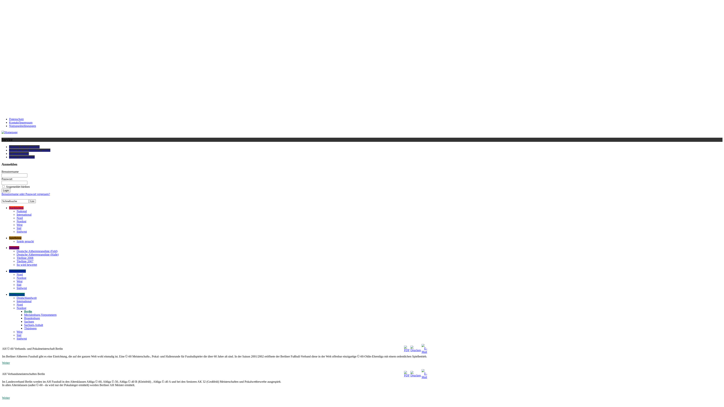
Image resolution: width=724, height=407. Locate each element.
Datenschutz (16, 119)
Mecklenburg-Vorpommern (40, 314)
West (19, 224)
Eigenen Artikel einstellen (24, 146)
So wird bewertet (27, 264)
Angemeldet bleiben (18, 186)
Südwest (22, 231)
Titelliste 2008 (25, 258)
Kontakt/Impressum (20, 122)
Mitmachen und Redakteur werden (29, 150)
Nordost (21, 221)
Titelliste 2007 (25, 261)
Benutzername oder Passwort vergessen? (26, 194)
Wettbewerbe (17, 294)
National (22, 211)
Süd (19, 228)
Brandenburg (32, 318)
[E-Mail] (424, 347)
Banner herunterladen (22, 157)
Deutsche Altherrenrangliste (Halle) (38, 254)
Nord (20, 218)
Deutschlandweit (27, 297)
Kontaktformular (19, 153)
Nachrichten (16, 207)
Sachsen (29, 321)
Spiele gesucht (25, 241)
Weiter (6, 362)
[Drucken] (415, 347)
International (24, 214)
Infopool (14, 247)
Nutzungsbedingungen (22, 126)
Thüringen (30, 328)
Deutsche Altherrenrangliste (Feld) (37, 251)
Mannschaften (17, 271)
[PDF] (407, 347)
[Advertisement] (17, 58)
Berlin (28, 311)
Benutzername (10, 171)
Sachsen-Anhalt (33, 325)
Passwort (7, 179)
